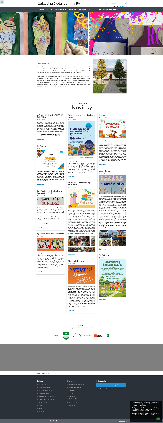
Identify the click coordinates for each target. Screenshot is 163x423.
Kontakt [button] (92, 10)
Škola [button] (48, 10)
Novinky (41, 411)
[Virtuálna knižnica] (108, 335)
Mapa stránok (43, 402)
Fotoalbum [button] (82, 10)
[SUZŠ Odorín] (73, 336)
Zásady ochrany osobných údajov (48, 396)
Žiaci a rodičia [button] (60, 10)
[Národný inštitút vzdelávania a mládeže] (84, 336)
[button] (114, 6)
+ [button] (51, 421)
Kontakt (41, 408)
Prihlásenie (123, 6)
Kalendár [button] (72, 10)
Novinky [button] (41, 10)
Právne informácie (44, 393)
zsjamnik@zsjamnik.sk (75, 387)
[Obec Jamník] (66, 336)
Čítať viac (40, 140)
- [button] (54, 421)
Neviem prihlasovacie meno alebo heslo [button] (111, 389)
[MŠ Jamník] (57, 336)
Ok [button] (158, 418)
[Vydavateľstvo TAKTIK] (98, 335)
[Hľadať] (125, 3)
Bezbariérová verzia (43, 421)
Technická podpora (44, 387)
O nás (40, 405)
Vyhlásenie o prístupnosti (46, 390)
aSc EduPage (122, 421)
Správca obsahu (43, 385)
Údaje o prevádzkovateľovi (46, 399)
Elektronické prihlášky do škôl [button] (109, 10)
